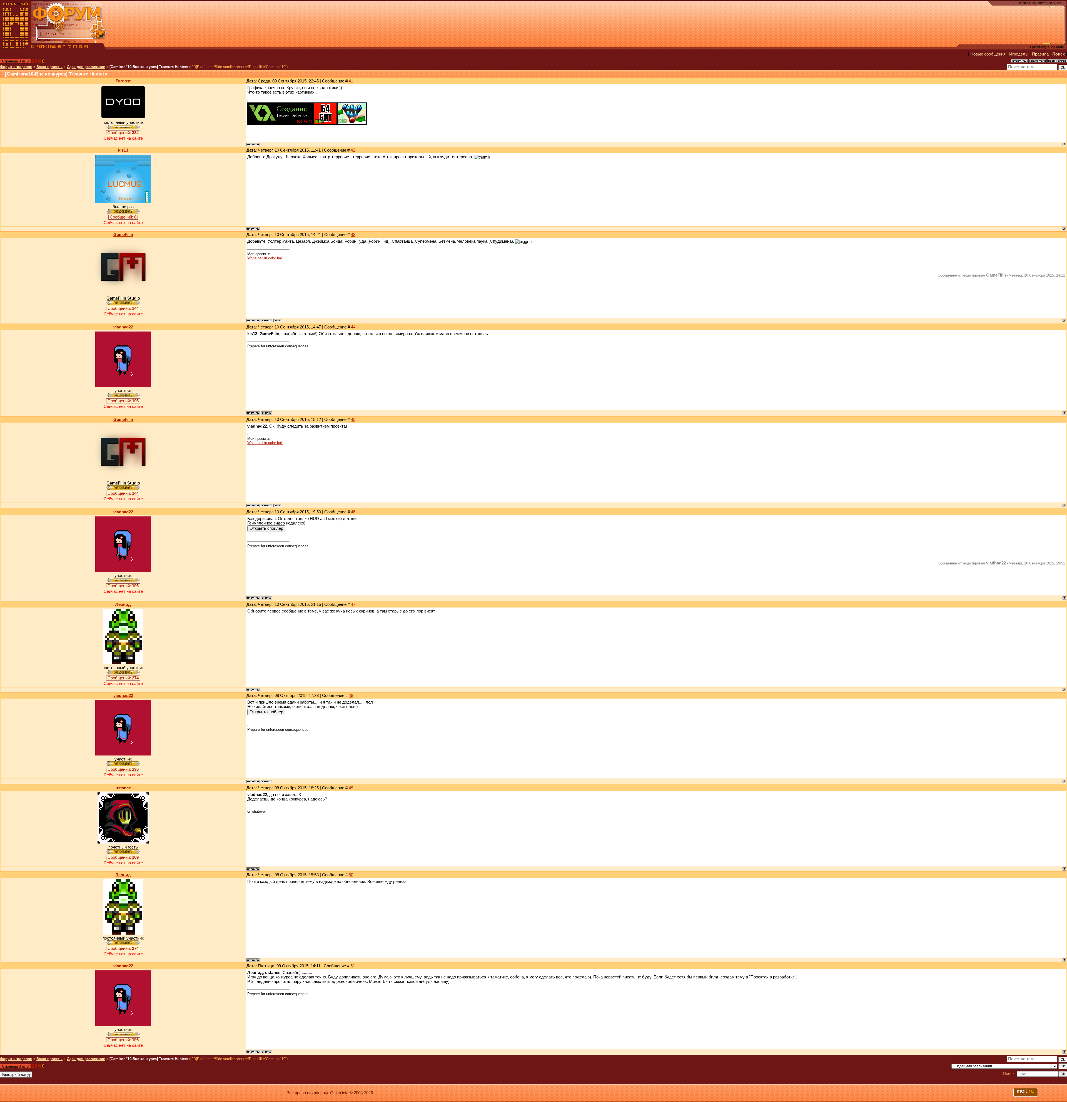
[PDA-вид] (80, 47)
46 (353, 512)
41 (351, 81)
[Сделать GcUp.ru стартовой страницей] (69, 47)
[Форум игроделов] (33, 47)
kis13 (123, 150)
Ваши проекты (49, 67)
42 (353, 150)
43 (353, 234)
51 (352, 966)
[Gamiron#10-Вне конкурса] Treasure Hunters (148, 67)
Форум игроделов (16, 67)
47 (353, 604)
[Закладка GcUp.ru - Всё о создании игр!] (75, 47)
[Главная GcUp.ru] (15, 47)
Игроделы (1018, 54)
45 (353, 419)
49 (351, 788)
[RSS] (86, 47)
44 (353, 327)
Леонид (123, 604)
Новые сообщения (988, 54)
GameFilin (123, 234)
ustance (123, 788)
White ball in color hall (265, 258)
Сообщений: (123, 132)
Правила (1040, 54)
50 (351, 875)
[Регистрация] (48, 47)
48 (351, 695)
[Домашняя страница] (277, 320)
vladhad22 (123, 327)
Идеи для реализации (86, 67)
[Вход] (64, 47)
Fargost (123, 81)
